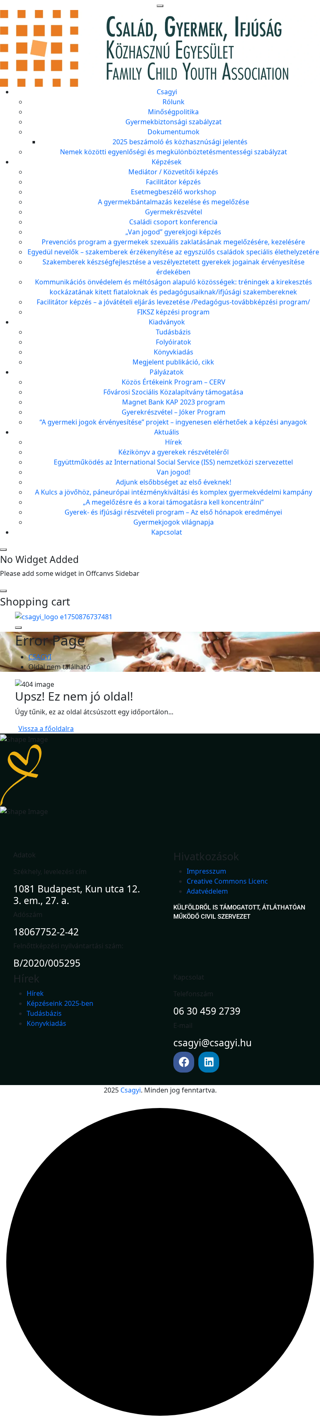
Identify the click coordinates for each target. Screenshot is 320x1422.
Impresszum (206, 871)
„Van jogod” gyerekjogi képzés (173, 231)
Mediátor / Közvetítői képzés (173, 171)
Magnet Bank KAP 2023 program (173, 402)
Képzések (167, 161)
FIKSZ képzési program (173, 312)
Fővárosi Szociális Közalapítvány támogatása (173, 392)
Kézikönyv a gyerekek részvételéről (173, 452)
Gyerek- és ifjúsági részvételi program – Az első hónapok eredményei (173, 512)
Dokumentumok (174, 131)
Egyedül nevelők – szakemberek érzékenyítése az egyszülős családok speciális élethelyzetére (173, 251)
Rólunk (173, 101)
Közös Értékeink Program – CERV (173, 382)
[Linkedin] (208, 1062)
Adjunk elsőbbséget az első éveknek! (173, 482)
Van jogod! (173, 472)
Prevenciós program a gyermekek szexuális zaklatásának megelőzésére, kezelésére (173, 241)
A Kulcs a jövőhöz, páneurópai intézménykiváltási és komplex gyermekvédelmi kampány (173, 492)
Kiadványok (167, 322)
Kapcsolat (166, 532)
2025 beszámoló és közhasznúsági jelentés (180, 141)
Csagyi (167, 91)
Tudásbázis (173, 332)
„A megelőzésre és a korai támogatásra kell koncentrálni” (173, 502)
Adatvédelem (207, 891)
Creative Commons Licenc (227, 881)
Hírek (173, 442)
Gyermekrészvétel (173, 211)
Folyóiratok (173, 342)
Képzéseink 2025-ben (60, 1003)
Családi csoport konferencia (173, 221)
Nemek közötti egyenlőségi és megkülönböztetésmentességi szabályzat (173, 151)
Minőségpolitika (173, 111)
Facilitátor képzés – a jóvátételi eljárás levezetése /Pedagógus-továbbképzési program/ (173, 302)
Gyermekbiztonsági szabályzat (173, 121)
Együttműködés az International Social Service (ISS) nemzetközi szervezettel (173, 462)
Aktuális (166, 432)
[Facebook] (183, 1062)
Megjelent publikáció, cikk (173, 362)
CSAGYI (39, 656)
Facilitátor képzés (173, 181)
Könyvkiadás (173, 352)
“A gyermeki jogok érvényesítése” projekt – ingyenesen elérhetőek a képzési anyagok (173, 422)
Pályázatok (167, 372)
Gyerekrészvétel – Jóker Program (173, 412)
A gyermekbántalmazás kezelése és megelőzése (173, 201)
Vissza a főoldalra (46, 728)
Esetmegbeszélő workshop (173, 191)
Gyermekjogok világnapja (173, 522)
